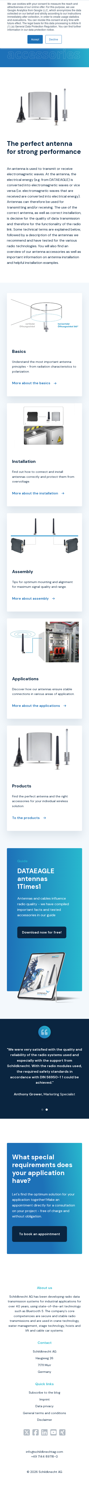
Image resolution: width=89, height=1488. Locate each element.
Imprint (45, 1399)
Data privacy (44, 1406)
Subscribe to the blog (44, 1392)
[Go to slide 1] (42, 1110)
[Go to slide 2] (47, 1110)
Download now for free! (42, 932)
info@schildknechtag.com (44, 1452)
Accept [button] (35, 39)
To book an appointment (39, 1234)
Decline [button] (53, 39)
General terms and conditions (44, 1413)
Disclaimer (44, 1420)
